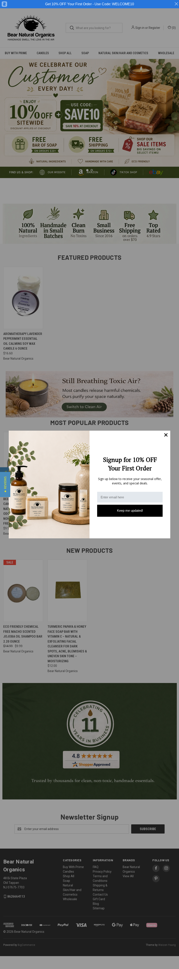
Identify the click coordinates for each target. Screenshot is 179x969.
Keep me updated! (130, 510)
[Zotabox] (4, 4)
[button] (5, 484)
